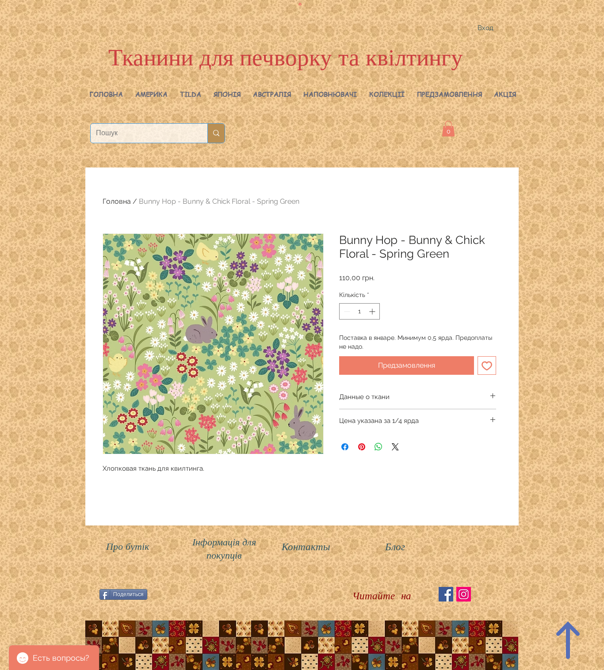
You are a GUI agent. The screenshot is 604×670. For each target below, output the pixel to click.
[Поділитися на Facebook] (345, 447)
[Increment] (372, 311)
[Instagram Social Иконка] (463, 594)
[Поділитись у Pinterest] (361, 447)
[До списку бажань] (487, 365)
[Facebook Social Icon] (446, 594)
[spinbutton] (359, 311)
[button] (151, 94)
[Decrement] (346, 311)
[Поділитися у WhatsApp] (378, 447)
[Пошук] (216, 133)
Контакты (306, 546)
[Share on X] (395, 447)
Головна (117, 201)
